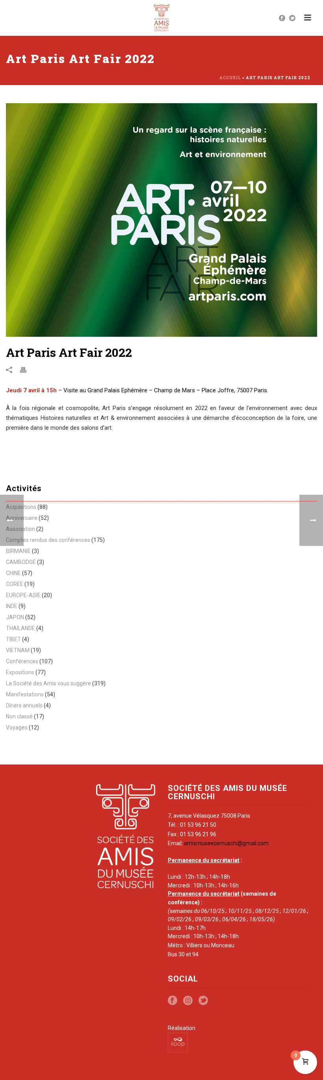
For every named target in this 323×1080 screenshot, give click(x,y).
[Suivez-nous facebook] (172, 1001)
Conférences (22, 661)
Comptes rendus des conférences (48, 540)
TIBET (13, 639)
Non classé (19, 716)
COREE (14, 584)
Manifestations (25, 694)
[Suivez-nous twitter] (203, 1001)
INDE (11, 606)
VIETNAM (18, 650)
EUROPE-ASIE (23, 595)
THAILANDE (20, 628)
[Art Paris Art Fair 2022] (161, 220)
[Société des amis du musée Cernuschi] (162, 17)
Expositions (20, 672)
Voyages (17, 727)
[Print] (27, 370)
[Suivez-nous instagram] (188, 1001)
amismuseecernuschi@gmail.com (226, 843)
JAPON (15, 617)
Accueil (230, 77)
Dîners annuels (24, 705)
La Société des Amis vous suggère (48, 683)
